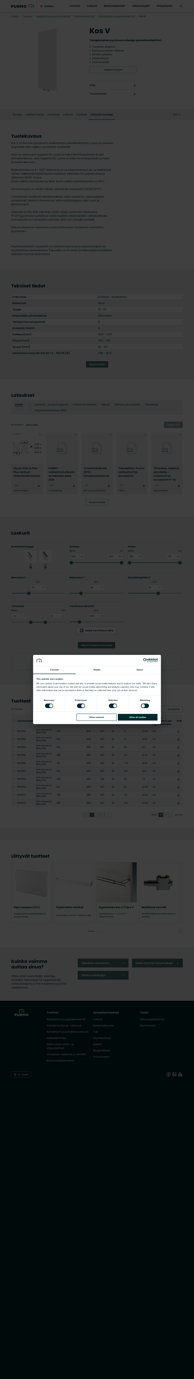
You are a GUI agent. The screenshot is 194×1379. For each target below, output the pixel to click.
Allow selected (96, 717)
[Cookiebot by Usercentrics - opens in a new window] (145, 660)
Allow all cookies (137, 717)
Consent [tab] (54, 670)
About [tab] (139, 670)
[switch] (81, 705)
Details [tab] (97, 670)
